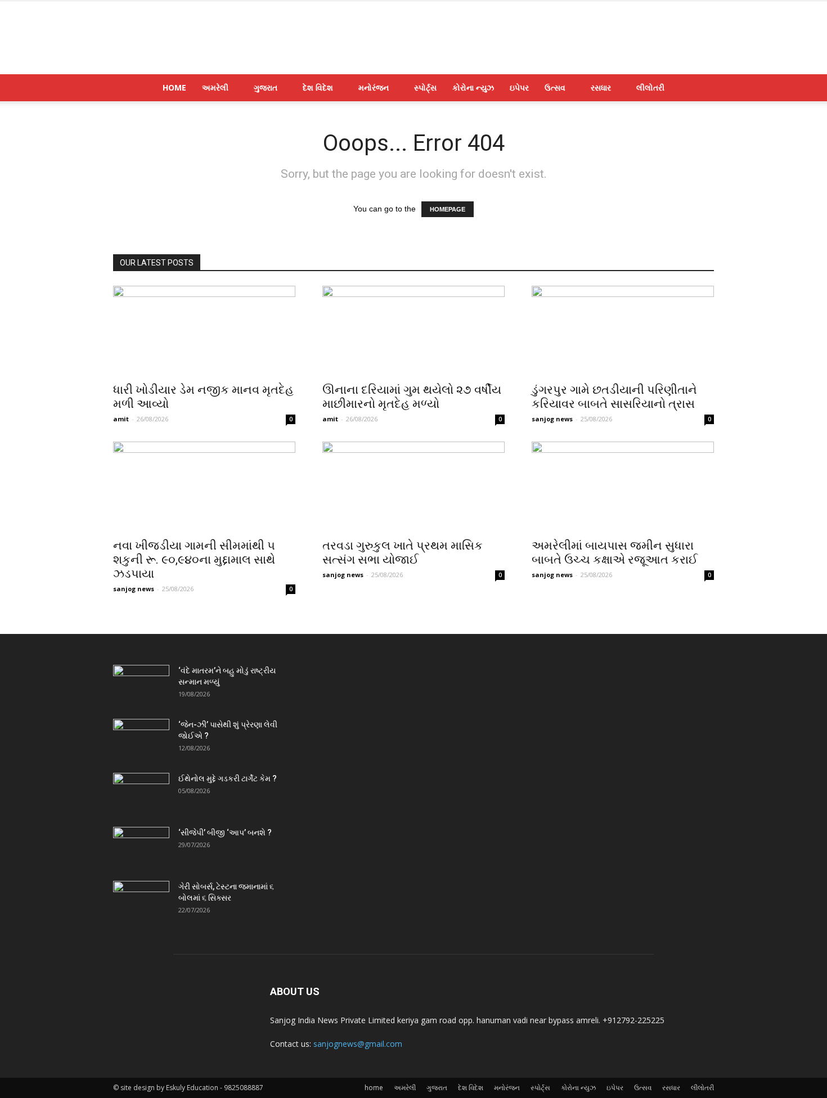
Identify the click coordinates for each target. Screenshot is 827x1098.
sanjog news (552, 419)
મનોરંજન (373, 87)
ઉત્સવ (555, 87)
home (174, 87)
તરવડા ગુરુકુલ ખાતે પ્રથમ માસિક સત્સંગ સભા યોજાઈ (402, 552)
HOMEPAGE (447, 209)
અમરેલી (215, 87)
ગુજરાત (265, 87)
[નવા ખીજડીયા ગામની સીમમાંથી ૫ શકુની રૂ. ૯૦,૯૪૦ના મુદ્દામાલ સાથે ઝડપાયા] (204, 487)
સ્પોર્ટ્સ (425, 87)
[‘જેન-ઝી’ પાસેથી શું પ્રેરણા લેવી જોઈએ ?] (141, 738)
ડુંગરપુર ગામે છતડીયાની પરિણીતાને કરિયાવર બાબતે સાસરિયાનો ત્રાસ (614, 397)
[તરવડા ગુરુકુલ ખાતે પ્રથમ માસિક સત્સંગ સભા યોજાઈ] (413, 487)
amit (121, 419)
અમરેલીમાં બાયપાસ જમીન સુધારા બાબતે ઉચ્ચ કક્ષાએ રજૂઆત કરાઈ (615, 552)
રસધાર (601, 87)
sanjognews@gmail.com (357, 1043)
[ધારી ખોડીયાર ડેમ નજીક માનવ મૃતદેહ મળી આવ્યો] (204, 331)
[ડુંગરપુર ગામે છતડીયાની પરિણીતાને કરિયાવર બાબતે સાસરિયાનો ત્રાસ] (623, 331)
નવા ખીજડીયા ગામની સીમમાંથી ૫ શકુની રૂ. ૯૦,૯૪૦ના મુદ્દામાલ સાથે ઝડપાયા (194, 559)
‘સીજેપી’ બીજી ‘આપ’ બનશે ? (225, 832)
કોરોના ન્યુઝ (473, 87)
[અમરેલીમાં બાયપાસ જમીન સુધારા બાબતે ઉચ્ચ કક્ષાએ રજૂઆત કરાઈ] (623, 487)
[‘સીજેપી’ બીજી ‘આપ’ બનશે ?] (141, 846)
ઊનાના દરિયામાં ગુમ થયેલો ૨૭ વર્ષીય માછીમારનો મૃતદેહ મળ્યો (411, 397)
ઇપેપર (519, 87)
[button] (700, 88)
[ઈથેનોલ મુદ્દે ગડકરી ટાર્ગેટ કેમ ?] (141, 792)
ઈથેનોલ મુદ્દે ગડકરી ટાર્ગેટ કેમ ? (227, 778)
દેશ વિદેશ (318, 87)
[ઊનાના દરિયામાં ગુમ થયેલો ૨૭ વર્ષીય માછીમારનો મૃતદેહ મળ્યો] (413, 331)
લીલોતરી (650, 87)
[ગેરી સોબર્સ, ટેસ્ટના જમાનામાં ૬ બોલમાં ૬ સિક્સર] (141, 900)
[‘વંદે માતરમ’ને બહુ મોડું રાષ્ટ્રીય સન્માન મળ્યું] (141, 684)
